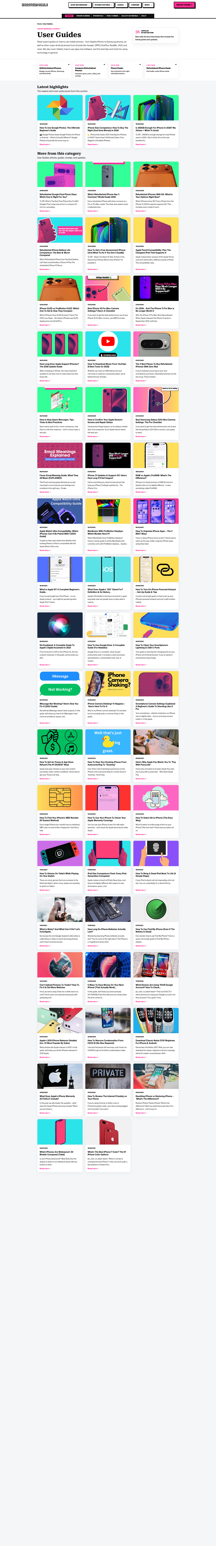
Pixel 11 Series (112, 16)
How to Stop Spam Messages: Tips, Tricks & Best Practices (57, 421)
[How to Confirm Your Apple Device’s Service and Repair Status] (108, 400)
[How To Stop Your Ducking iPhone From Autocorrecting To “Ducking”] (108, 742)
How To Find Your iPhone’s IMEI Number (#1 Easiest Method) (59, 819)
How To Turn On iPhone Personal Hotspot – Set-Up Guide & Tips (156, 591)
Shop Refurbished (79, 5)
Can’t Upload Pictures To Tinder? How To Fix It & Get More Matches (59, 986)
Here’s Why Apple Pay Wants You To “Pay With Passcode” (156, 763)
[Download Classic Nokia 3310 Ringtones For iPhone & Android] (156, 1020)
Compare (135, 5)
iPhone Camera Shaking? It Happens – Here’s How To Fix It (106, 705)
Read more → (45, 144)
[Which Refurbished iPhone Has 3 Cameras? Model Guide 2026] (108, 174)
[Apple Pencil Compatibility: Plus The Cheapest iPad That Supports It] (156, 230)
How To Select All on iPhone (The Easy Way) (154, 819)
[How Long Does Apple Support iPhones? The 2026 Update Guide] (60, 344)
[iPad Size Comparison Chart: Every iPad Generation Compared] (108, 853)
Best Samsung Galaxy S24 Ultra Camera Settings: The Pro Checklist (155, 421)
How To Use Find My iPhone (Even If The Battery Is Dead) (155, 930)
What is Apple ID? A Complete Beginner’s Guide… (60, 591)
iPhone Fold (98, 16)
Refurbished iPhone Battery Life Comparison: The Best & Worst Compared (55, 252)
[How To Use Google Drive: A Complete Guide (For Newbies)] (108, 625)
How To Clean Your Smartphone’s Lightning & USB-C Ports (152, 646)
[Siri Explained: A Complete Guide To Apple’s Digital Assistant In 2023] (60, 625)
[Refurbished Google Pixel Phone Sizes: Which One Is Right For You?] (60, 174)
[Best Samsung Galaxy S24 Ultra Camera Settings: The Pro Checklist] (156, 400)
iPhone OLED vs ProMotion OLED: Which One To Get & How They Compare (59, 310)
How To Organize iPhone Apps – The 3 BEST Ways (154, 532)
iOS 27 (143, 16)
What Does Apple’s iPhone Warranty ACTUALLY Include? (57, 1097)
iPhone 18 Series (83, 16)
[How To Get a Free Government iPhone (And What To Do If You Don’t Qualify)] (108, 230)
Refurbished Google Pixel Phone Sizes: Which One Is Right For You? (58, 195)
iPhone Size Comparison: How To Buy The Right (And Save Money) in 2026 (108, 129)
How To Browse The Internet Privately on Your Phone (107, 1097)
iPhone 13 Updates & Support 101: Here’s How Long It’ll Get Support (107, 477)
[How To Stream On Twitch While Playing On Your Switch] (60, 853)
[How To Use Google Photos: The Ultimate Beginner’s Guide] (60, 108)
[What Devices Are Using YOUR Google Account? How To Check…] (156, 965)
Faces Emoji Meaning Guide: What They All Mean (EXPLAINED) (59, 477)
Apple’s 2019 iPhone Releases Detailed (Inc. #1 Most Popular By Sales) (58, 1042)
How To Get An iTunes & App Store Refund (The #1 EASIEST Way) (56, 763)
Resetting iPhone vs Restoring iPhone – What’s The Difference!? (155, 1097)
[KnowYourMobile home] (34, 5)
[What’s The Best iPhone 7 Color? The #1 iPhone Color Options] (108, 1132)
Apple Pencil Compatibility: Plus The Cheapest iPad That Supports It (153, 251)
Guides (120, 5)
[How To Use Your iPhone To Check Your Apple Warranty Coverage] (108, 798)
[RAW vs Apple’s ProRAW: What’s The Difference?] (156, 455)
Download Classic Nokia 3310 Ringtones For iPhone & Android (155, 1042)
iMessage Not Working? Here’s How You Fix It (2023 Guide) (59, 705)
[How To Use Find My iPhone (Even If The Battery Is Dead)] (156, 909)
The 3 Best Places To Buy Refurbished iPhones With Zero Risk (154, 365)
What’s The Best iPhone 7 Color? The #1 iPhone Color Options (107, 1153)
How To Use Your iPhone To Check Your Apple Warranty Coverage (107, 819)
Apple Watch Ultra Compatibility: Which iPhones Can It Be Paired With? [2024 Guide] (59, 533)
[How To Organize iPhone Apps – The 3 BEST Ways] (156, 511)
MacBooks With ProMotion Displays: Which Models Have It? (105, 532)
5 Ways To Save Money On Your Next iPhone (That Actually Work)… (106, 986)
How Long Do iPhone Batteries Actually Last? (107, 930)
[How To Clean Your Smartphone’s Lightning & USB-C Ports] (156, 625)
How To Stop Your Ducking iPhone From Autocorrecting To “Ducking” (107, 763)
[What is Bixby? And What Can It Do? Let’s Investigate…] (60, 909)
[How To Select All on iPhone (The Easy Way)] (156, 798)
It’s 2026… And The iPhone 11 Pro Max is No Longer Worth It (155, 310)
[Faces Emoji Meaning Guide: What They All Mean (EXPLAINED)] (60, 455)
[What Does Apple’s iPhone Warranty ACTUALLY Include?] (60, 1076)
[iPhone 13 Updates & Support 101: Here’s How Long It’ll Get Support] (108, 455)
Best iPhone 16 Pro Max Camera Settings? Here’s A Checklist (103, 310)
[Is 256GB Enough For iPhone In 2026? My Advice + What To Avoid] (156, 108)
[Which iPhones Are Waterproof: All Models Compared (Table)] (60, 1132)
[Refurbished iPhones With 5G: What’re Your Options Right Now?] (156, 174)
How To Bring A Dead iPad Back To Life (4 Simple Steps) (156, 875)
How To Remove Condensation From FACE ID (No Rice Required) (106, 1042)
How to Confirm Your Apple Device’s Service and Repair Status (105, 421)
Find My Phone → (184, 5)
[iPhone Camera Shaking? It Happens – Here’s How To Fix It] (108, 684)
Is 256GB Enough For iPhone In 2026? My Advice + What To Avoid (156, 129)
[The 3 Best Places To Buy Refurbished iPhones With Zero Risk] (156, 344)
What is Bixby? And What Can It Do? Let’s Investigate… (60, 930)
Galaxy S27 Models (130, 16)
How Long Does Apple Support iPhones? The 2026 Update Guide (59, 365)
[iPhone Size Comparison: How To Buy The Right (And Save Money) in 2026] (108, 108)
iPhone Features (102, 5)
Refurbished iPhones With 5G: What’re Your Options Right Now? (154, 195)
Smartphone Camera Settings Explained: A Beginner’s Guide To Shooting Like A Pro (156, 706)
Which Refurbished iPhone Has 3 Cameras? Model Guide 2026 (103, 195)
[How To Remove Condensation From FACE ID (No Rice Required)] (108, 1020)
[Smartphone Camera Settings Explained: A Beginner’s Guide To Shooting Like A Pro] (156, 684)
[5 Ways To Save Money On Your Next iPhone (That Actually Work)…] (108, 965)
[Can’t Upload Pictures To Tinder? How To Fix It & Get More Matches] (60, 965)
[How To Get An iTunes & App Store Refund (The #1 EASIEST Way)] (60, 742)
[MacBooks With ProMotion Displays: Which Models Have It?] (108, 511)
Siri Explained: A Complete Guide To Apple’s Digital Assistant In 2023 (57, 646)
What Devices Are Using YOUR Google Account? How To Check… (154, 986)
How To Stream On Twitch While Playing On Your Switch (59, 875)
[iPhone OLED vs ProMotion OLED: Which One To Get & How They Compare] (60, 288)
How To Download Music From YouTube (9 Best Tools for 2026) (107, 365)
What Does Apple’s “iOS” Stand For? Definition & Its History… (105, 591)
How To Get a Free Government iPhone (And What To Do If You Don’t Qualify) (106, 251)
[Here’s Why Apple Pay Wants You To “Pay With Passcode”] (156, 742)
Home (39, 24)
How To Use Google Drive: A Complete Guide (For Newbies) (106, 646)
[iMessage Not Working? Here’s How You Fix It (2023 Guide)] (60, 684)
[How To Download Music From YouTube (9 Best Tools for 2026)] (108, 344)
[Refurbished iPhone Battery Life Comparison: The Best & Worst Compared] (60, 230)
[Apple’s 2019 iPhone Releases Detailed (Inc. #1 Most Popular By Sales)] (60, 1020)
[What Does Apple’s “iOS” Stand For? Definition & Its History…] (108, 569)
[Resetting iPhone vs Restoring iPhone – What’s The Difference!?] (156, 1076)
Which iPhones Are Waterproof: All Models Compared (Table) (56, 1153)
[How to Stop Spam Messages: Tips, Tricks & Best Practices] (60, 400)
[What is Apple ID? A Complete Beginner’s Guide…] (60, 569)
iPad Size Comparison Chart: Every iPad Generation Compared (107, 875)
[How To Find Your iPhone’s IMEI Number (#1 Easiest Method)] (60, 798)
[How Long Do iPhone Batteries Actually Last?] (108, 909)
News (147, 5)
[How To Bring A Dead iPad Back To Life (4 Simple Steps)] (156, 853)
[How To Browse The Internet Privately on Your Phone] (108, 1076)
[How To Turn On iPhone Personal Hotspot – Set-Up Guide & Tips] (156, 569)
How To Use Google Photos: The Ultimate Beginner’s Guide (60, 129)
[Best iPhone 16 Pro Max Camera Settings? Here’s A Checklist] (108, 288)
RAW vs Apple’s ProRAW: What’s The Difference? (153, 477)
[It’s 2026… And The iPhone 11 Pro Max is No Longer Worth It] (156, 288)
